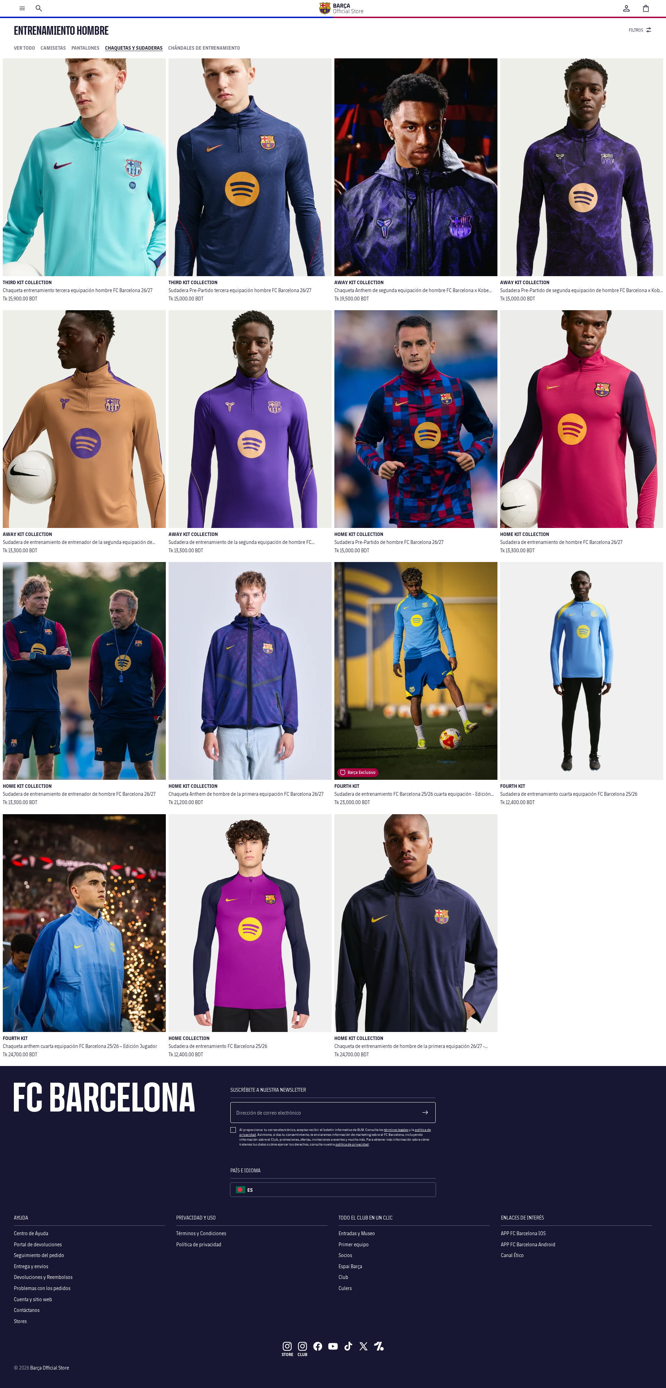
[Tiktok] (348, 1346)
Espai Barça (350, 1266)
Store (287, 1354)
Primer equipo (354, 1244)
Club (343, 1277)
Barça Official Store (49, 1368)
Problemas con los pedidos (42, 1288)
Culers (345, 1288)
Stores (20, 1321)
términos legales (396, 1129)
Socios (345, 1255)
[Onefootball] (378, 1346)
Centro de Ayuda (31, 1233)
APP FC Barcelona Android (528, 1244)
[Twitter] (363, 1346)
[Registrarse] (425, 1112)
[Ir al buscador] (39, 8)
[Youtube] (333, 1346)
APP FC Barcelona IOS (523, 1233)
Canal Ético (512, 1255)
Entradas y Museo (357, 1233)
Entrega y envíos (31, 1266)
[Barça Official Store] (341, 8)
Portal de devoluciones (38, 1244)
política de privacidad (352, 1144)
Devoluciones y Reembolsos (43, 1277)
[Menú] (22, 8)
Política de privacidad (198, 1244)
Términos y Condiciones (201, 1233)
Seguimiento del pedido (39, 1255)
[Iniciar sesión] (626, 8)
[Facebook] (317, 1346)
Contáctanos (27, 1310)
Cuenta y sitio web (33, 1299)
